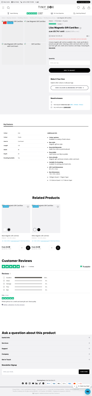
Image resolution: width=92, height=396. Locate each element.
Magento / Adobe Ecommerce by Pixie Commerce (47, 393)
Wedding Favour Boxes (49, 18)
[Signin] (83, 7)
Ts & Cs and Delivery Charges (28, 389)
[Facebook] (23, 383)
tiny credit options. (62, 107)
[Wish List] (78, 7)
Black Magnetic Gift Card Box (10, 236)
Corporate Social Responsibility (56, 389)
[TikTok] (40, 383)
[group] (57, 13)
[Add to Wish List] (80, 28)
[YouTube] (33, 383)
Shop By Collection (11, 18)
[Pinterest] (26, 383)
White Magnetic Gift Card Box (40, 236)
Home (3, 18)
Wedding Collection (23, 18)
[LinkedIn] (36, 383)
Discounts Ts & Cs (41, 389)
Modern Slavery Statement (72, 389)
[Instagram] (29, 383)
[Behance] (43, 383)
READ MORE (52, 48)
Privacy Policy (16, 389)
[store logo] (46, 8)
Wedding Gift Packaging (36, 18)
